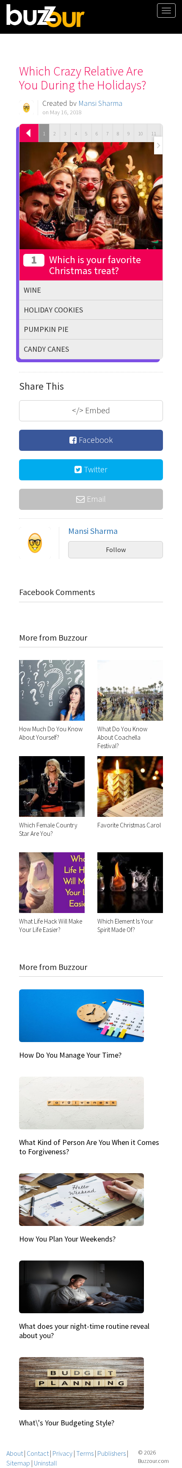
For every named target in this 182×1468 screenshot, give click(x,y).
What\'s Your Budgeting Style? (66, 1423)
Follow (116, 549)
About (14, 1453)
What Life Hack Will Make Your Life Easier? (50, 925)
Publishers (111, 1453)
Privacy (62, 1453)
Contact (38, 1453)
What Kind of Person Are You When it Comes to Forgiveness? (89, 1146)
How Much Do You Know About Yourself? (51, 733)
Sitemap (18, 1463)
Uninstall (45, 1463)
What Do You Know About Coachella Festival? (122, 737)
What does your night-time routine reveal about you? (84, 1330)
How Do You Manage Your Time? (70, 1055)
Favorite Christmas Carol (129, 825)
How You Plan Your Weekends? (67, 1239)
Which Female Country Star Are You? (48, 829)
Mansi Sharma (100, 103)
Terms (85, 1453)
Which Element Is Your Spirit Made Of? (125, 925)
